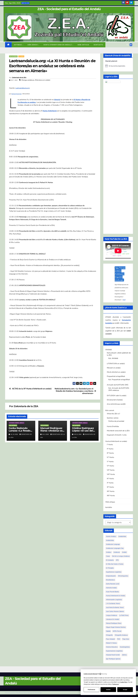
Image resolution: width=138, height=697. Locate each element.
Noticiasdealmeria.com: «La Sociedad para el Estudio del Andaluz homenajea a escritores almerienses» (74, 391)
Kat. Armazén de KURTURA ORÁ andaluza (118, 504)
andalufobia (110, 656)
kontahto (98, 45)
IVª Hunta (110, 572)
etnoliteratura (110, 695)
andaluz (108, 667)
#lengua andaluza (27, 80)
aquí (124, 357)
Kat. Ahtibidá (13, 56)
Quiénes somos (113, 533)
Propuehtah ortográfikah (116, 491)
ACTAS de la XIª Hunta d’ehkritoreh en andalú (32, 389)
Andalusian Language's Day (115, 663)
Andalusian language (113, 659)
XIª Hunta (110, 602)
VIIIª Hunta (111, 589)
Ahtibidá (18, 45)
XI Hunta (21, 56)
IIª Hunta (110, 564)
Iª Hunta (110, 560)
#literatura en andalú (42, 80)
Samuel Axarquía (16, 94)
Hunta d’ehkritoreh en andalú (57, 45)
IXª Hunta (110, 594)
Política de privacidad (116, 536)
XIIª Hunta (110, 606)
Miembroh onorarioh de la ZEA (118, 546)
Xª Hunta (110, 598)
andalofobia (122, 652)
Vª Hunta (110, 577)
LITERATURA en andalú (116, 479)
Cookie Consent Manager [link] (90, 674)
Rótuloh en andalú (114, 483)
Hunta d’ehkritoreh (50, 111)
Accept (125, 689)
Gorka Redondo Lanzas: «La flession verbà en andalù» (20, 431)
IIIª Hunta (110, 568)
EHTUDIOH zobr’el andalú (116, 511)
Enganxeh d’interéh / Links (117, 550)
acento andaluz (111, 652)
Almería (57, 99)
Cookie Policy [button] (123, 682)
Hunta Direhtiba (113, 542)
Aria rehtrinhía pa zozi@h (116, 519)
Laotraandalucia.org (22, 88)
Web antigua (83, 45)
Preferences (91, 689)
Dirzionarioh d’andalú (115, 515)
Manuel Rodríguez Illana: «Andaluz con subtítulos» (52, 431)
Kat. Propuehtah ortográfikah (119, 495)
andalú (124, 667)
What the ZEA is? (113, 529)
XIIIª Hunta (111, 611)
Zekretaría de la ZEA (19, 77)
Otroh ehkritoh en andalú (116, 487)
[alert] (118, 66)
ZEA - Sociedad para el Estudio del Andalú (69, 9)
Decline (108, 689)
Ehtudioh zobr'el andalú (16, 423)
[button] (127, 45)
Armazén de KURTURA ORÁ (117, 500)
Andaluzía (117, 667)
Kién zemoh (33, 45)
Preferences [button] (115, 684)
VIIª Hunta (110, 585)
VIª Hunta (110, 581)
